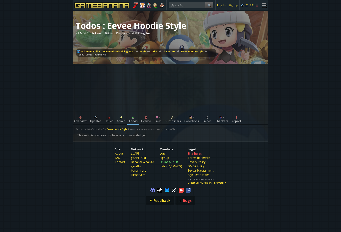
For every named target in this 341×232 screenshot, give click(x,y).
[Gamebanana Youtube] (181, 190)
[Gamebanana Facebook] (188, 190)
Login (163, 153)
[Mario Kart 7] (135, 5)
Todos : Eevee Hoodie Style (91, 54)
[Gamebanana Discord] (153, 190)
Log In (221, 5)
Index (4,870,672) (171, 166)
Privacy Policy (196, 162)
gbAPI (135, 153)
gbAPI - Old (138, 158)
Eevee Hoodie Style (192, 51)
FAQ (117, 158)
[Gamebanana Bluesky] (167, 190)
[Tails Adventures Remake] (142, 5)
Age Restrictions (198, 175)
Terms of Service (199, 158)
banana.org (138, 170)
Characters (169, 51)
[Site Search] (209, 5)
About (119, 153)
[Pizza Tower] (161, 5)
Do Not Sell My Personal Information (207, 182)
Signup (233, 5)
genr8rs (136, 166)
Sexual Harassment (200, 170)
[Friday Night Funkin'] (148, 5)
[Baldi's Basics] (155, 5)
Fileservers (138, 175)
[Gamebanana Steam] (160, 190)
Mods (143, 51)
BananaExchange (142, 162)
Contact (120, 162)
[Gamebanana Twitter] (174, 190)
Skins (154, 51)
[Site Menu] (264, 5)
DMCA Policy (196, 166)
